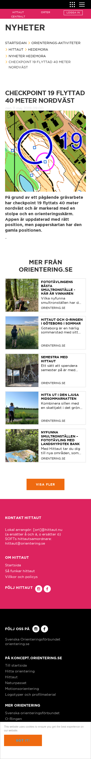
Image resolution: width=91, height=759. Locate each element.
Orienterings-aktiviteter (55, 43)
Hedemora (38, 49)
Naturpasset (16, 683)
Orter (45, 12)
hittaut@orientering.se (25, 543)
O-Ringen (13, 719)
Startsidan (16, 43)
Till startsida (16, 665)
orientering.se (17, 644)
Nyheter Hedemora (27, 56)
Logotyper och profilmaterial (30, 694)
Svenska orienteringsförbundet (32, 713)
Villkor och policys (21, 577)
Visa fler (45, 484)
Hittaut (16, 49)
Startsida (13, 565)
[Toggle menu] (82, 4)
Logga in (73, 12)
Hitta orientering (20, 671)
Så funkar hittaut (20, 571)
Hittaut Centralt (18, 14)
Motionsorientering (22, 689)
